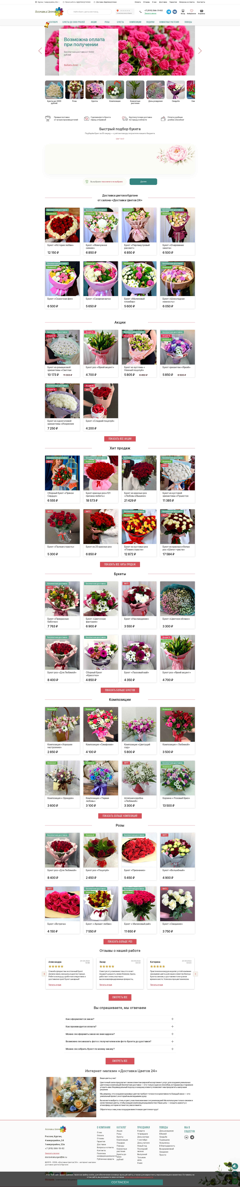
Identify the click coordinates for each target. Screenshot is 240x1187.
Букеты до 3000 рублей (74, 22)
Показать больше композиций (120, 816)
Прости (162, 1155)
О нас (154, 2)
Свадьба (163, 1137)
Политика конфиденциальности (139, 1177)
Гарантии (173, 2)
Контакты (201, 2)
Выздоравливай (166, 1149)
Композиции (135, 22)
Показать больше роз (120, 941)
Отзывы (146, 2)
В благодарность (167, 1146)
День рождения (166, 1131)
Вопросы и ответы (187, 2)
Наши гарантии (71, 64)
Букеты (120, 22)
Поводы (188, 22)
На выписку (164, 1143)
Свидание (163, 1152)
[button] (116, 74)
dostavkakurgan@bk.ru (56, 1157)
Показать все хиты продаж (120, 564)
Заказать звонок (150, 13)
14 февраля (142, 1134)
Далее (143, 181)
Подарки (150, 22)
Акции (94, 22)
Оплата (138, 2)
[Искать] (71, 11)
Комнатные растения (169, 22)
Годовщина (164, 1140)
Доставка (163, 2)
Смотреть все (120, 997)
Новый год (142, 1146)
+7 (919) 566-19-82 (154, 10)
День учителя (143, 1143)
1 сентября (53, 22)
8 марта (141, 1131)
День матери (143, 1137)
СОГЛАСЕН (120, 1182)
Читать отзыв (54, 985)
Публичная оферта (105, 1159)
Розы (107, 22)
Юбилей (163, 1134)
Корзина (201, 10)
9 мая (139, 1163)
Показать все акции (120, 438)
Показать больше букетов (120, 690)
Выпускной (142, 1154)
